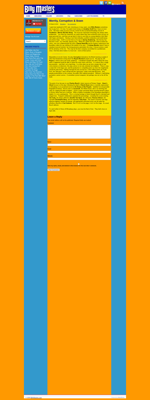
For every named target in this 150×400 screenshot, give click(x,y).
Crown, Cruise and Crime (33, 60)
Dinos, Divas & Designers (33, 52)
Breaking (38, 16)
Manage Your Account (32, 36)
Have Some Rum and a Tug (34, 58)
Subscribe (78, 16)
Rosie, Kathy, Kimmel (32, 56)
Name (50, 142)
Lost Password (92, 16)
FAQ (69, 16)
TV (103, 16)
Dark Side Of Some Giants (33, 78)
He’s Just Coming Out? (32, 66)
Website (50, 156)
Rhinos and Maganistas (32, 54)
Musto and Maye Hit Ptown (33, 62)
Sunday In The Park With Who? (35, 76)
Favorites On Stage (31, 70)
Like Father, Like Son (32, 50)
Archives (59, 16)
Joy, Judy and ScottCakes (33, 64)
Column (49, 16)
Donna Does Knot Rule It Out (34, 74)
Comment (51, 123)
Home (28, 16)
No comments (72, 24)
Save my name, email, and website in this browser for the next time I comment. (72, 166)
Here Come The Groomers (33, 72)
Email (50, 149)
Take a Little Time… (31, 68)
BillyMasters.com (36, 397)
